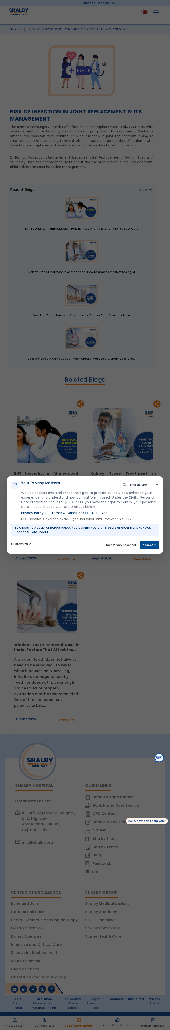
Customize (19, 544)
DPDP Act (99, 513)
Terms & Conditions (68, 513)
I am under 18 (40, 532)
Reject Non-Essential (121, 545)
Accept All (149, 545)
